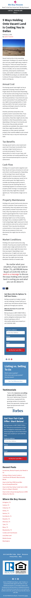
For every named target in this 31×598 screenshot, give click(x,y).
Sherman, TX (6, 522)
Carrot (26, 596)
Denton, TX (6, 513)
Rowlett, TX (6, 519)
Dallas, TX (5, 511)
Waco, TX (5, 527)
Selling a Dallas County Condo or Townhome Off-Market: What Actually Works (14, 477)
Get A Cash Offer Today (9, 554)
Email (8, 343)
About (19, 554)
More (15, 13)
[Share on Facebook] (4, 288)
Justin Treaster (8, 37)
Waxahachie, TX (7, 530)
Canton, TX (6, 505)
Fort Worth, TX (7, 516)
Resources (25, 554)
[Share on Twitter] (7, 288)
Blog (20, 556)
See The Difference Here (15, 381)
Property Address (11, 330)
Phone (8, 336)
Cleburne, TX (6, 508)
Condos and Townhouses (10, 533)
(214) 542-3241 (18, 10)
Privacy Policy (13, 556)
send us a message (11, 274)
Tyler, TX (5, 524)
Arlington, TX (7, 502)
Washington (6, 541)
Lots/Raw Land (7, 535)
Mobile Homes (7, 538)
